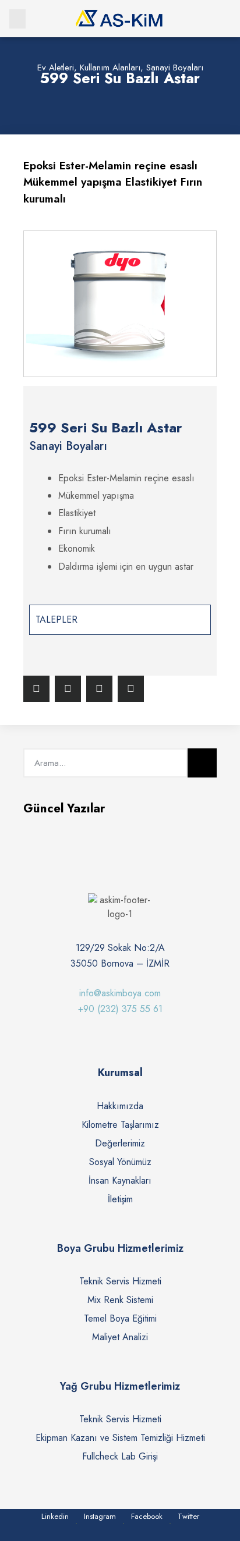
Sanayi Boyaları (174, 67)
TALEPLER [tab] (56, 619)
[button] (17, 19)
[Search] (202, 762)
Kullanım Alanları (110, 67)
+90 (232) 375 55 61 (120, 1009)
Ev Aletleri (55, 67)
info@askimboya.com (120, 993)
